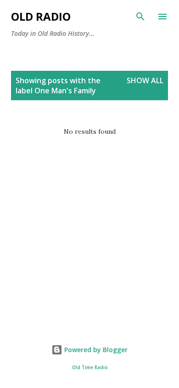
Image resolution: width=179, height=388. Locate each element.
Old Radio (41, 16)
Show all (145, 80)
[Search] (140, 16)
